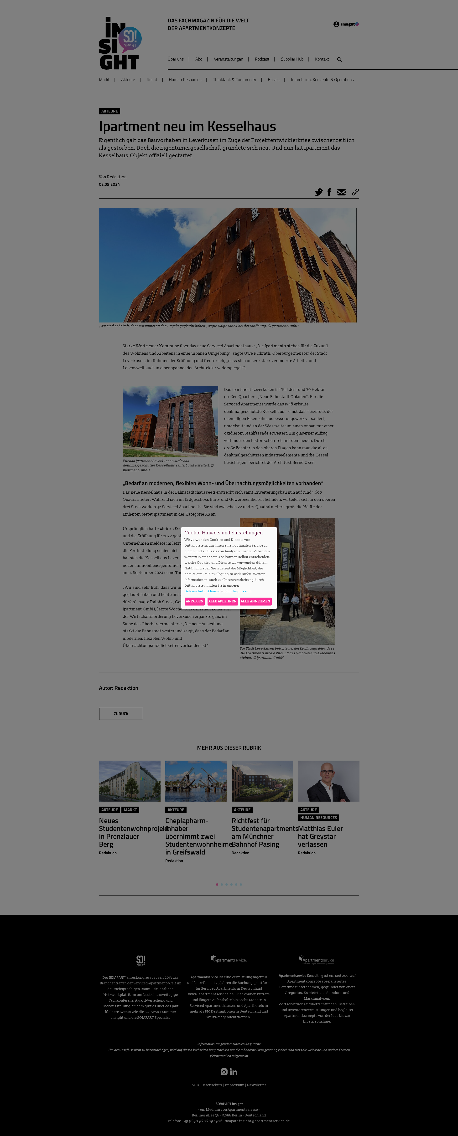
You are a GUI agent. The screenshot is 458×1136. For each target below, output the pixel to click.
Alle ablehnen (223, 601)
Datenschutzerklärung (203, 591)
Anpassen (194, 601)
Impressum (242, 591)
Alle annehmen (255, 601)
